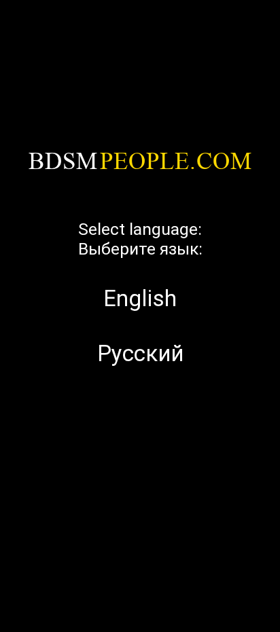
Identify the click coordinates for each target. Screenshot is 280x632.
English (140, 298)
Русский (140, 353)
